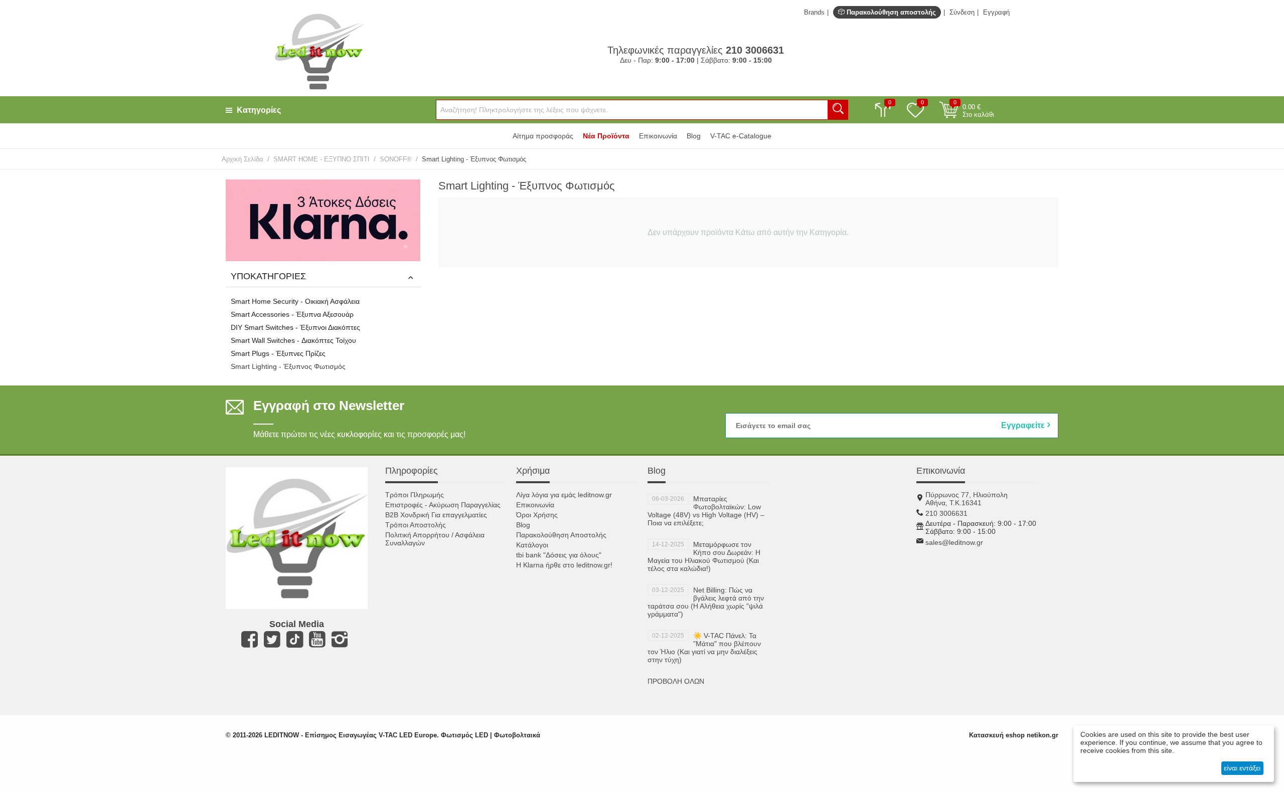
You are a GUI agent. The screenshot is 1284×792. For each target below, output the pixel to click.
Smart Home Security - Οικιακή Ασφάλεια (295, 301)
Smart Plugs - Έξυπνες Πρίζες (278, 353)
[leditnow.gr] (319, 51)
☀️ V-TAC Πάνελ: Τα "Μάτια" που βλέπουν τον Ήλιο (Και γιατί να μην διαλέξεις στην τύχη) (704, 648)
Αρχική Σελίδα (242, 159)
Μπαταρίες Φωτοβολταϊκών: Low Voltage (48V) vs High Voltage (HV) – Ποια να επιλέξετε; (706, 511)
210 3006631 (946, 513)
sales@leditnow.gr (954, 542)
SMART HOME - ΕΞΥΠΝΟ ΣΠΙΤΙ (321, 159)
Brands (814, 12)
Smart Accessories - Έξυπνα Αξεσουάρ (292, 314)
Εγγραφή (996, 12)
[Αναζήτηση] (838, 110)
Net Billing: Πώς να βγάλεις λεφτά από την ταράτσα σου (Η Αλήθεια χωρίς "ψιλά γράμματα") (706, 602)
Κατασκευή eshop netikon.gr (1013, 735)
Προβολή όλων (676, 681)
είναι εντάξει (1242, 768)
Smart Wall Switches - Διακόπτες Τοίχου (293, 340)
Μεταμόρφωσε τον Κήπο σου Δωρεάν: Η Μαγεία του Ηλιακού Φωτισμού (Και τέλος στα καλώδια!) (704, 556)
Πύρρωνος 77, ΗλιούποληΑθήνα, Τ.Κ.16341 (966, 499)
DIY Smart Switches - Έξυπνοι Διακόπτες (295, 327)
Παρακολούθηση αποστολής (890, 12)
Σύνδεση (962, 12)
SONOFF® (396, 159)
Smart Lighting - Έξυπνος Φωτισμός (288, 366)
